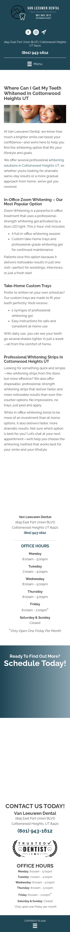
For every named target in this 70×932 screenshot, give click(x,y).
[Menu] (35, 926)
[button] (35, 690)
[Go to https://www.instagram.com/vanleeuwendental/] (36, 32)
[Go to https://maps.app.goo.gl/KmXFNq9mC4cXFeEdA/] (44, 32)
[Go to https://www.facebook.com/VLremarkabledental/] (28, 32)
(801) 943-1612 (35, 52)
